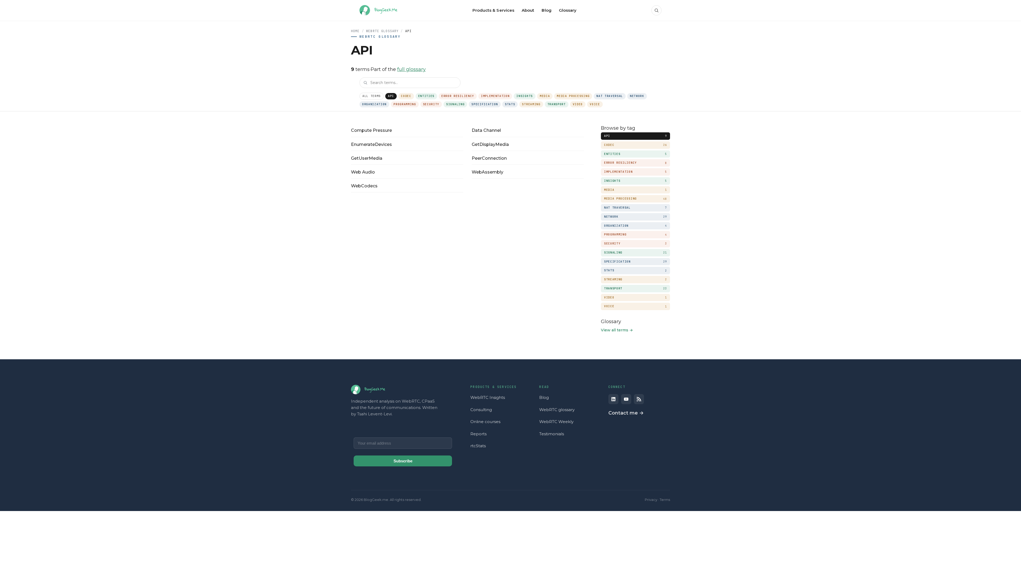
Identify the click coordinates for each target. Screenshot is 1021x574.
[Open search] (656, 10)
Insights (524, 96)
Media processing (573, 96)
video (578, 104)
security (431, 104)
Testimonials (551, 433)
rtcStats (478, 445)
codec (406, 96)
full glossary (411, 69)
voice (595, 104)
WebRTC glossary (557, 409)
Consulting (481, 409)
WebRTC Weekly (556, 421)
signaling (455, 104)
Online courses (485, 421)
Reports (478, 433)
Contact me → (626, 413)
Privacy (651, 499)
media (545, 96)
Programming (405, 104)
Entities (426, 96)
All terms (371, 96)
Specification (484, 104)
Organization (374, 104)
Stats (510, 104)
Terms (665, 499)
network (637, 96)
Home (355, 31)
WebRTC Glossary (382, 31)
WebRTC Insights (487, 397)
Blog (544, 397)
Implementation (495, 96)
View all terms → (617, 330)
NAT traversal (609, 96)
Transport (556, 104)
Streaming (531, 104)
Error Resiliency (457, 96)
